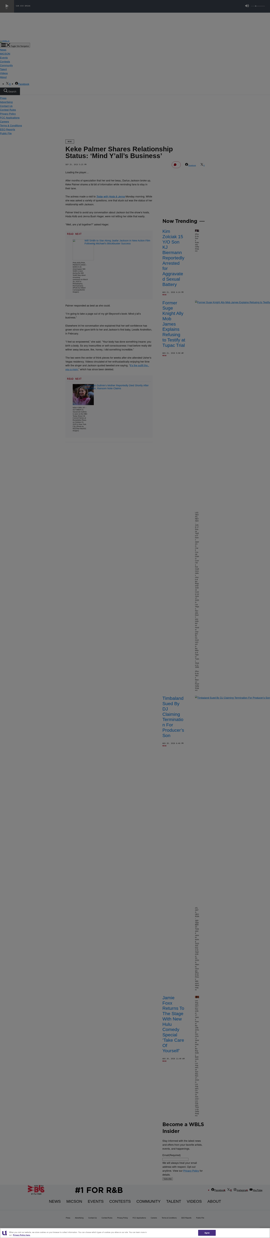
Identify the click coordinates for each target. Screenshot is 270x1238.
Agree (207, 1232)
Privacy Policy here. (21, 1235)
